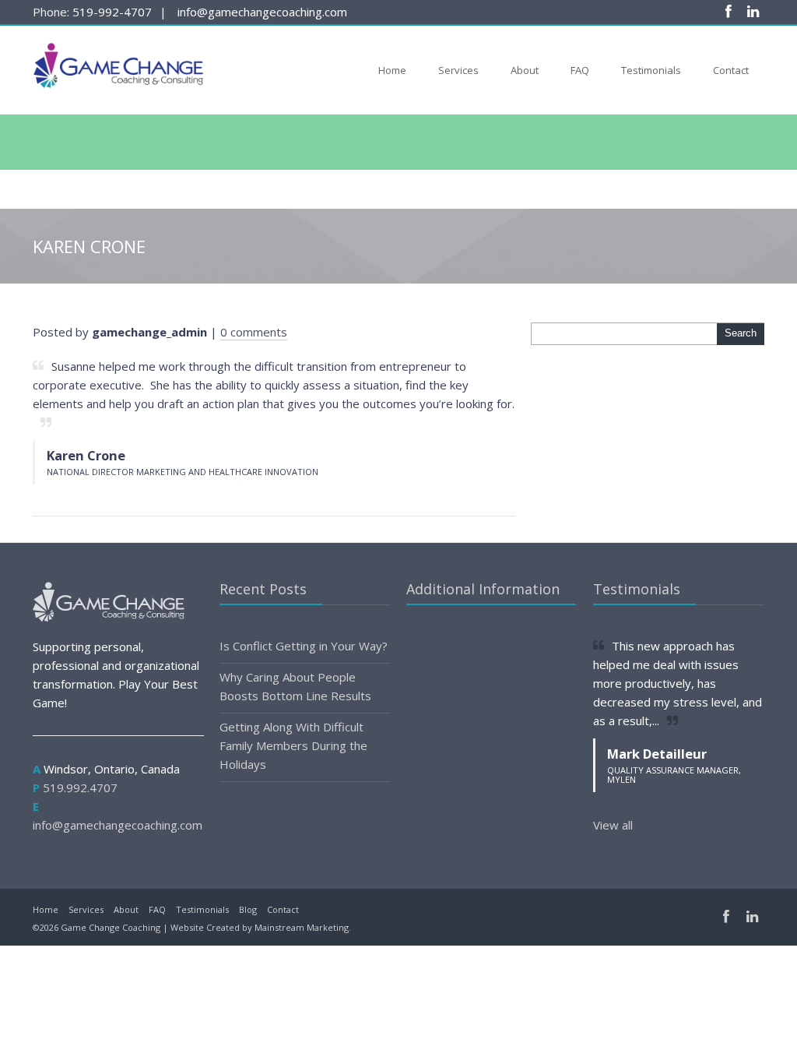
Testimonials (651, 70)
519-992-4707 (112, 11)
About (525, 70)
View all (613, 825)
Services (458, 70)
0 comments (253, 332)
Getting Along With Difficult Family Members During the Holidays (293, 745)
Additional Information (483, 589)
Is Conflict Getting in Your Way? (303, 646)
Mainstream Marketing (302, 927)
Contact (731, 70)
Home (392, 70)
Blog (248, 909)
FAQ (580, 70)
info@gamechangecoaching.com (262, 11)
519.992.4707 (80, 787)
